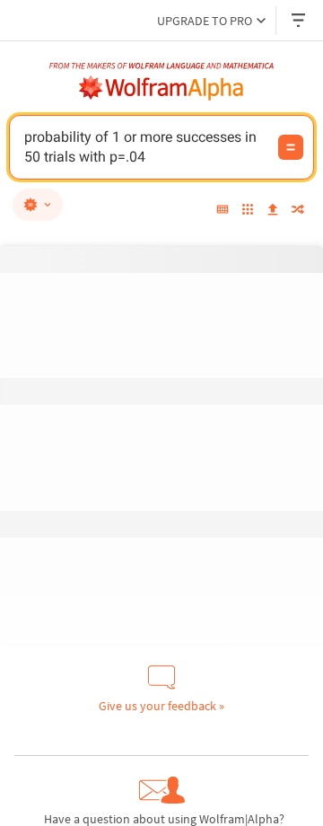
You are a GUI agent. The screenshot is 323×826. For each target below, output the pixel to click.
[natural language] (38, 205)
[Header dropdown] (299, 20)
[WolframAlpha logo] (161, 88)
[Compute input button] (290, 147)
